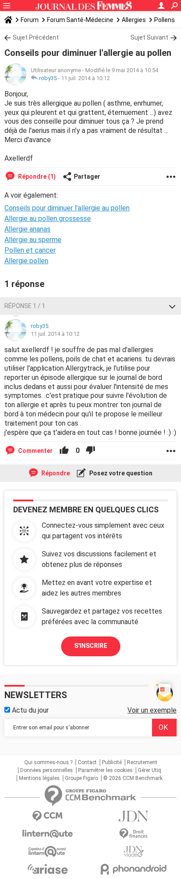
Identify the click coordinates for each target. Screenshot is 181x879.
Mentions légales (39, 778)
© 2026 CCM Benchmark (133, 778)
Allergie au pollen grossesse (47, 218)
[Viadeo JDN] (133, 851)
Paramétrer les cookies (105, 770)
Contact (87, 762)
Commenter (35, 450)
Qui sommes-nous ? (48, 762)
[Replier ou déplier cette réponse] (172, 306)
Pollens (164, 19)
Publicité (112, 762)
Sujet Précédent (36, 37)
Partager (87, 176)
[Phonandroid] (133, 869)
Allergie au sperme (33, 239)
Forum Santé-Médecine (80, 19)
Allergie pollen (26, 261)
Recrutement (142, 762)
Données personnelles (46, 770)
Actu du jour (29, 710)
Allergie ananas (27, 229)
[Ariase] (47, 869)
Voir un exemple (152, 710)
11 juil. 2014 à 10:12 (85, 78)
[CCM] (47, 816)
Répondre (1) (36, 176)
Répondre (55, 473)
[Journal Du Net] (133, 816)
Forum (30, 19)
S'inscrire (90, 645)
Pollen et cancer (30, 250)
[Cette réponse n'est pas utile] (90, 451)
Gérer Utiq (149, 770)
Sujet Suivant (149, 37)
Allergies (134, 19)
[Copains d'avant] (47, 851)
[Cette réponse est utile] (64, 451)
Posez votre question (120, 473)
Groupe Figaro (81, 778)
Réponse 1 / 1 (24, 305)
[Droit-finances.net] (133, 833)
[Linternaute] (47, 834)
